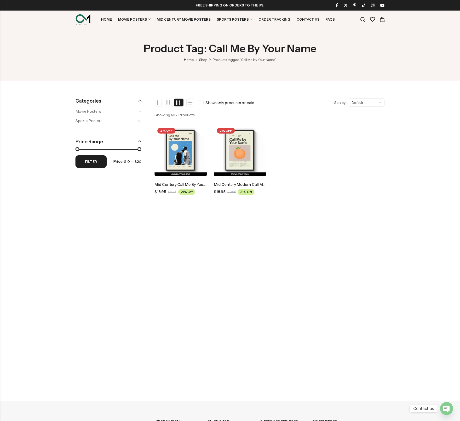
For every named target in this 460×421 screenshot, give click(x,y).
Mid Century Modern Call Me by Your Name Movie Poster (264, 184)
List (190, 102)
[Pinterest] (354, 5)
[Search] (362, 19)
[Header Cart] (382, 19)
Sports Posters (89, 120)
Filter (91, 161)
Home (189, 60)
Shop (203, 60)
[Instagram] (372, 5)
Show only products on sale (230, 102)
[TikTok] (363, 5)
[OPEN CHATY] (446, 408)
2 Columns (158, 102)
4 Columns (178, 102)
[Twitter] (346, 5)
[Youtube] (382, 5)
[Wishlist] (372, 19)
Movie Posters (88, 111)
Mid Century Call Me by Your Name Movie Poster (198, 184)
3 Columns (168, 102)
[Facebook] (337, 5)
